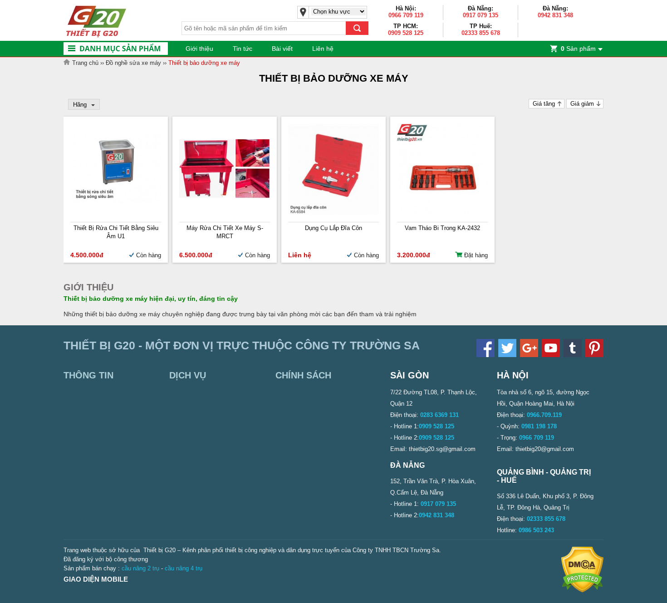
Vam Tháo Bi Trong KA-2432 (442, 228)
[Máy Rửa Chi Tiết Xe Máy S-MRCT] (224, 196)
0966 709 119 (405, 15)
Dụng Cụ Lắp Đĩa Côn (333, 228)
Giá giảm (582, 103)
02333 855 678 (480, 32)
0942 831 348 (555, 15)
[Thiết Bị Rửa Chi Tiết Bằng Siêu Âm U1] (115, 201)
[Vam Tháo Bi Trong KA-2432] (442, 212)
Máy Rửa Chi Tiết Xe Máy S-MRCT (224, 232)
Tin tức (242, 48)
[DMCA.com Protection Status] (582, 590)
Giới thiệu (199, 48)
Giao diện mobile (96, 579)
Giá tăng (544, 103)
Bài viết (282, 48)
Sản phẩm (578, 48)
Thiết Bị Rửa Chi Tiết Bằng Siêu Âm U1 (116, 232)
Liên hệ (323, 48)
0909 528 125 (405, 32)
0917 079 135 (480, 15)
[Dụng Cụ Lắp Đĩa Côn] (333, 212)
